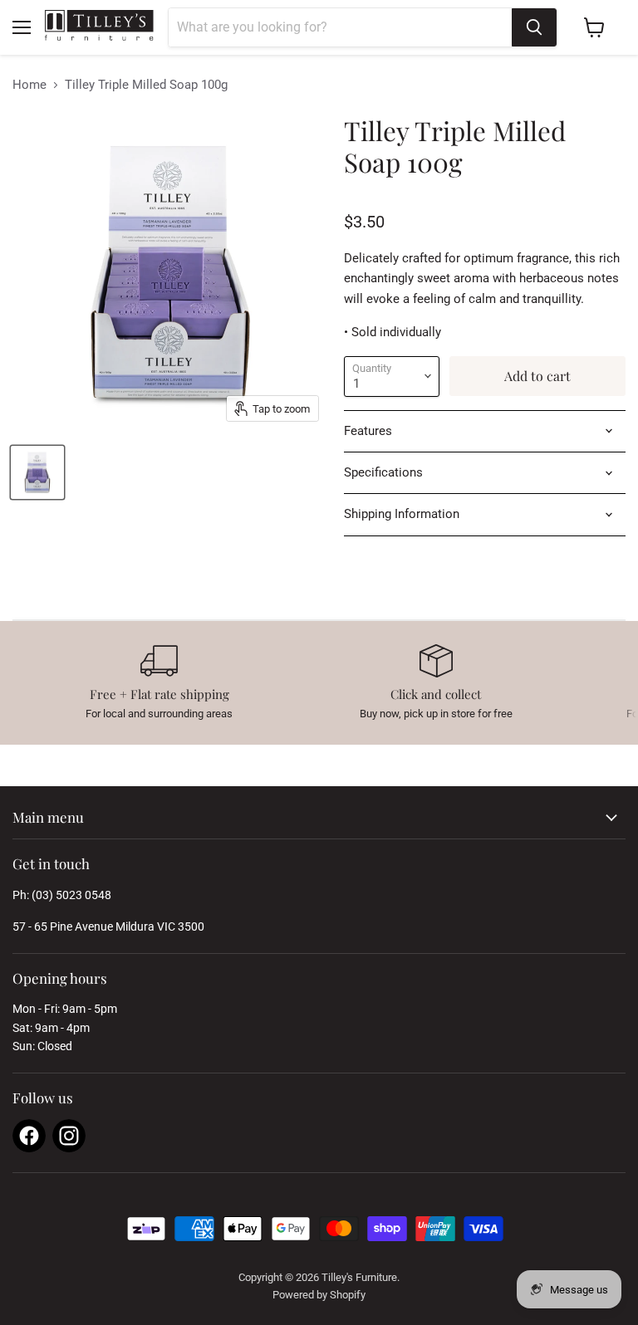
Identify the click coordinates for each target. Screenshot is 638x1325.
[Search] (534, 27)
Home (29, 85)
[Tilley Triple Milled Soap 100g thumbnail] (37, 472)
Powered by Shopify (319, 1294)
